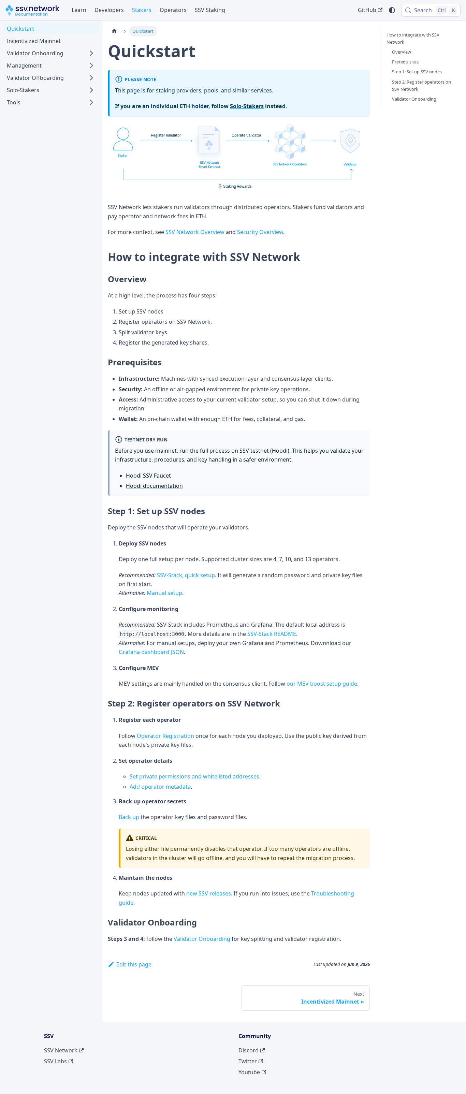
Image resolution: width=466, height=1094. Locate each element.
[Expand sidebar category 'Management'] (91, 65)
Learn (79, 10)
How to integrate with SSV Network (413, 38)
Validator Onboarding (202, 939)
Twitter (247, 1061)
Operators (173, 10)
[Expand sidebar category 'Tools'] (91, 102)
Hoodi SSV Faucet (148, 475)
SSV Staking (210, 10)
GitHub (367, 10)
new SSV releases (208, 893)
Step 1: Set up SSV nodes (417, 72)
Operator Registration (165, 736)
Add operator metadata (160, 786)
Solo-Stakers (247, 106)
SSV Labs (55, 1061)
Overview (401, 52)
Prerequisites (405, 62)
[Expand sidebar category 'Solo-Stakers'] (91, 90)
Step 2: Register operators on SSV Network (421, 85)
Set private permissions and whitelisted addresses (194, 776)
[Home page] (114, 31)
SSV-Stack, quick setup (186, 575)
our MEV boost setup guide (322, 683)
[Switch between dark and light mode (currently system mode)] (392, 10)
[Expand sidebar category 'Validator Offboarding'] (91, 77)
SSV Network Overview (194, 232)
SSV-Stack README (271, 634)
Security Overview (260, 232)
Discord (248, 1050)
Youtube (249, 1072)
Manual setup (164, 593)
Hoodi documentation (154, 486)
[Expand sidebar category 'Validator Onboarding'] (91, 53)
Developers (109, 10)
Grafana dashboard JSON (151, 652)
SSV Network (60, 1050)
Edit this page (133, 964)
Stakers (141, 10)
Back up (129, 817)
